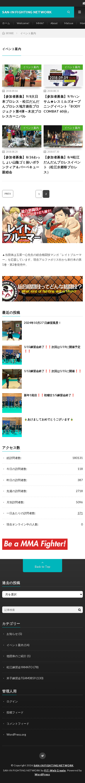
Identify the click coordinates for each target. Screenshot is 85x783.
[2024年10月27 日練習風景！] (12, 330)
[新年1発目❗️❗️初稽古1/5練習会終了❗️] (12, 403)
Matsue (68, 23)
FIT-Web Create (55, 770)
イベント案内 (31, 67)
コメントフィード (18, 723)
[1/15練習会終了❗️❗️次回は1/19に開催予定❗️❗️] (12, 355)
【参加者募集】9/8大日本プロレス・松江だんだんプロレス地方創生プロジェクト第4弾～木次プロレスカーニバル (21, 106)
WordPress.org (16, 734)
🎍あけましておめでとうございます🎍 (48, 419)
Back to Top (42, 566)
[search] (79, 609)
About (54, 23)
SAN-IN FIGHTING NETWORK (53, 765)
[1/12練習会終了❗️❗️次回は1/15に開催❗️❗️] (12, 379)
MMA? (40, 23)
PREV (8, 193)
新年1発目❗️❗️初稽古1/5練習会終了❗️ (49, 395)
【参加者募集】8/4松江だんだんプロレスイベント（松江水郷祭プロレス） (62, 164)
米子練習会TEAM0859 (21, 678)
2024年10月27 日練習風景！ (42, 322)
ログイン (12, 701)
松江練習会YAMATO (20, 667)
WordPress (42, 774)
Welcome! (23, 23)
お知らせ (12, 634)
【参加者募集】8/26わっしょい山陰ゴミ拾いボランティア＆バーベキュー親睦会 (21, 164)
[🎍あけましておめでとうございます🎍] (12, 427)
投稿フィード (15, 712)
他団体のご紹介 (16, 656)
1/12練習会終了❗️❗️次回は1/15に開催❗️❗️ (53, 371)
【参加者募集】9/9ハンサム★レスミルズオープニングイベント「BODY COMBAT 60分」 (62, 103)
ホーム (6, 23)
